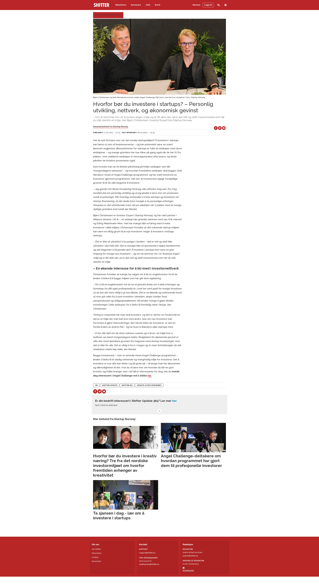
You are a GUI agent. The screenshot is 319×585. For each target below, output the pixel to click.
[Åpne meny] (225, 5)
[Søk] (218, 5)
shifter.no (127, 385)
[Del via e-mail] (224, 128)
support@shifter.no (147, 553)
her (174, 400)
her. (150, 375)
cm (96, 385)
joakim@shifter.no (190, 556)
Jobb (148, 5)
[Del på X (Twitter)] (220, 128)
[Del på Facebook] (216, 128)
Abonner (196, 5)
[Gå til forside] (101, 5)
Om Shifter (96, 549)
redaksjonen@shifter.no (149, 564)
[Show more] (159, 411)
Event (157, 5)
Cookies (95, 557)
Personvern (96, 553)
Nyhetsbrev (120, 5)
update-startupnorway (149, 385)
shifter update (110, 385)
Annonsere (136, 5)
